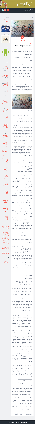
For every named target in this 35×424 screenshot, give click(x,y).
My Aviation (6, 21)
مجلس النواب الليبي (4, 249)
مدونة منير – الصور (5, 195)
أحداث (30, 414)
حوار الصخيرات (4, 247)
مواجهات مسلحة (4, 252)
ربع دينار (7, 70)
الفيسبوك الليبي (5, 237)
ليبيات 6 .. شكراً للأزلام (5, 78)
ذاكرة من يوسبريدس (5, 185)
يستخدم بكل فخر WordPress (22, 422)
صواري (6, 142)
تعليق (3, 244)
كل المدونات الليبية (5, 135)
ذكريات (28, 414)
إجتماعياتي (6, 163)
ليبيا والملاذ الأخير (5, 155)
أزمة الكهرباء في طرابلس (5, 227)
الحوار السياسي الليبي (5, 233)
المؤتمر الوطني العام (5, 238)
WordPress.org (6, 262)
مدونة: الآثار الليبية (6, 176)
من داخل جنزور (6, 168)
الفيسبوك (8, 237)
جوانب (7, 162)
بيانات (5, 243)
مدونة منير (7, 194)
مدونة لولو (7, 210)
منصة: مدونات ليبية (5, 137)
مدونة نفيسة (6, 184)
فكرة (8, 248)
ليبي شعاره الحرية (4, 151)
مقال (24, 414)
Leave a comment (18, 414)
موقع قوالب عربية (10, 422)
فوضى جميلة (6, 187)
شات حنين (7, 103)
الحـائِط (22, 41)
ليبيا (26, 414)
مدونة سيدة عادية (6, 220)
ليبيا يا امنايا (6, 216)
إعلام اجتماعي (4, 228)
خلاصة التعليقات (6, 261)
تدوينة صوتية (6, 244)
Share (31, 43)
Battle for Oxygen (6, 169)
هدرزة (5, 254)
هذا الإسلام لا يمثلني (5, 61)
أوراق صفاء (6, 219)
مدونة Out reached (5, 202)
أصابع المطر (6, 217)
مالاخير (6, 146)
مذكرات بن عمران (6, 218)
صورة (2, 247)
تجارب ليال (6, 209)
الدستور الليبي (4, 234)
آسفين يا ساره (6, 68)
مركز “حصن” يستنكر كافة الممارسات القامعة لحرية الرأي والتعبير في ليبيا (5, 65)
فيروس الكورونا (6, 248)
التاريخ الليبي (5, 232)
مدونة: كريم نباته (5, 143)
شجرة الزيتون (6, 170)
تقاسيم (7, 175)
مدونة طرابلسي (6, 160)
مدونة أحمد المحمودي (5, 208)
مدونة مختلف (6, 183)
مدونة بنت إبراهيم (6, 191)
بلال (7, 116)
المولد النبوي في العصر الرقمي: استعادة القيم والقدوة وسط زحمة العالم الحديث (5, 112)
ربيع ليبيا (7, 171)
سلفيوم (7, 193)
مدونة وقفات (6, 192)
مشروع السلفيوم (6, 207)
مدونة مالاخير (31, 9)
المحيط (7, 167)
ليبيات (8, 249)
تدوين (3, 243)
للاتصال (7, 83)
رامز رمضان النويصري (20, 413)
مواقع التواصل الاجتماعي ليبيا (5, 253)
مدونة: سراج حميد (4, 154)
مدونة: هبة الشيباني (4, 145)
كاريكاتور (4, 248)
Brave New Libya (6, 211)
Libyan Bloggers (6, 136)
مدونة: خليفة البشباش (5, 179)
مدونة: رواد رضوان (4, 150)
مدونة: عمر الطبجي (5, 178)
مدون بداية (7, 186)
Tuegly (6, 144)
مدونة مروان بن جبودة (5, 203)
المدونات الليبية (7, 239)
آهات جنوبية (5, 138)
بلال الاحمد (7, 126)
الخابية (7, 177)
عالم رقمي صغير (6, 161)
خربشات (7, 20)
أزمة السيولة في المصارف (5, 226)
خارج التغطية (6, 212)
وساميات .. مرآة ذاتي (5, 200)
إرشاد (8, 228)
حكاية (7, 247)
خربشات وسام (6, 201)
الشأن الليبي (5, 236)
